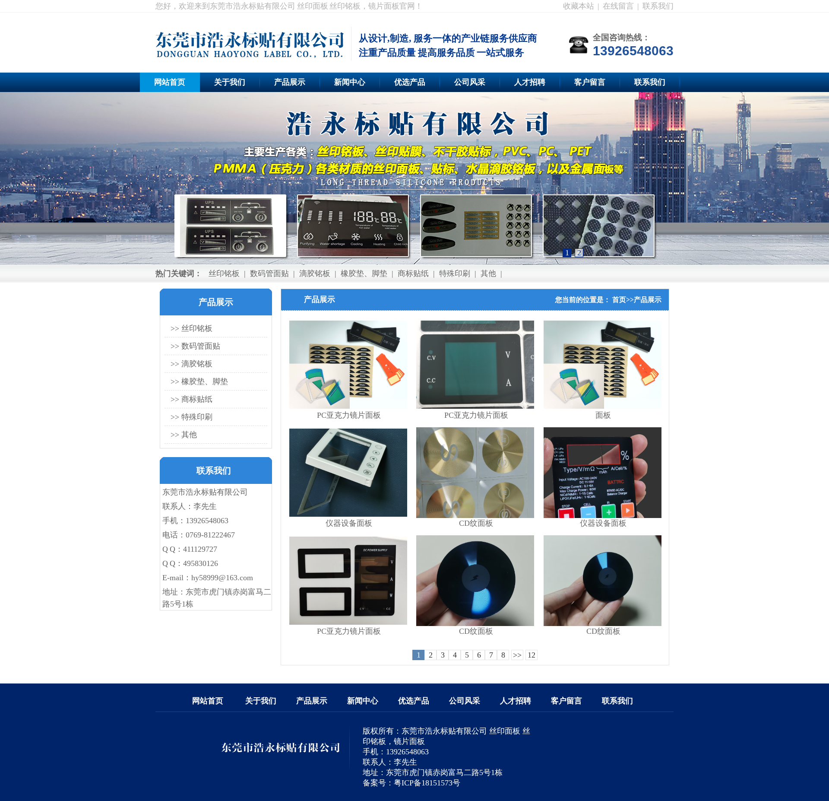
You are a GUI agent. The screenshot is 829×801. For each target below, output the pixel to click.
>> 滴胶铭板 (191, 363)
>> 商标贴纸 (191, 399)
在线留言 (618, 6)
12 (531, 655)
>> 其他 (184, 434)
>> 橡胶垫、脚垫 (199, 381)
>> (517, 655)
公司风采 (469, 82)
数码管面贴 (269, 273)
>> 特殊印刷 (191, 417)
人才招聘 (529, 82)
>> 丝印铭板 (191, 328)
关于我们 (229, 82)
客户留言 (589, 82)
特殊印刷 (454, 273)
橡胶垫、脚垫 (364, 273)
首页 (619, 299)
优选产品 (409, 82)
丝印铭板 (224, 273)
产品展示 (289, 82)
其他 (488, 273)
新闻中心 (349, 82)
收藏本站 (578, 6)
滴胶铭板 (314, 273)
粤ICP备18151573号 (427, 783)
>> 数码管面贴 (195, 346)
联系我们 (658, 6)
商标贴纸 (413, 273)
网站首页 (169, 82)
